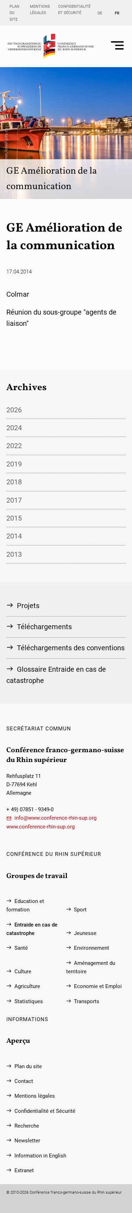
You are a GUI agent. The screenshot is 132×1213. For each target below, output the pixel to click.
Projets (28, 605)
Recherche (26, 1126)
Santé (21, 948)
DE (100, 13)
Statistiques (28, 1001)
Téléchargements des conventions (71, 648)
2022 (14, 445)
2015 (14, 518)
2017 (14, 500)
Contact (23, 1081)
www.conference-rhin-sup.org (40, 827)
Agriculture (27, 986)
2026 (14, 410)
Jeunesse (85, 933)
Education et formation (25, 905)
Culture (22, 971)
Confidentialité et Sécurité (74, 9)
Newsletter (27, 1140)
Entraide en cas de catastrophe (31, 929)
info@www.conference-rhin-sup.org (55, 818)
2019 (14, 464)
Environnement (91, 948)
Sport (80, 909)
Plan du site (14, 13)
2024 (14, 428)
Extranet (24, 1170)
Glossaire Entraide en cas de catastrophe (56, 675)
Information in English (40, 1156)
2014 (14, 536)
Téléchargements (44, 626)
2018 (14, 482)
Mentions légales (40, 9)
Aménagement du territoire (90, 967)
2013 (14, 554)
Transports (86, 1001)
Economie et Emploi (98, 986)
